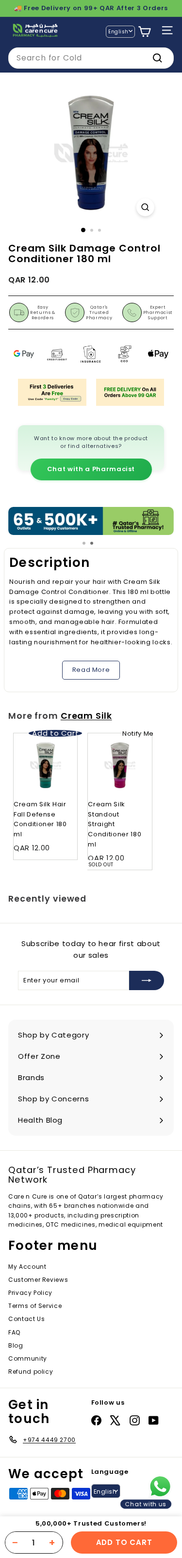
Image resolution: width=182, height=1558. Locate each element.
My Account (27, 1266)
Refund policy (30, 1371)
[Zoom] (145, 207)
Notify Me (138, 733)
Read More (91, 669)
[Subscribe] (146, 980)
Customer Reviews (38, 1280)
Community (27, 1358)
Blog (15, 1345)
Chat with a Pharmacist (91, 469)
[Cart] (144, 31)
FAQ (14, 1332)
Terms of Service (35, 1306)
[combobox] (91, 58)
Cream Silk (86, 716)
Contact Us (26, 1319)
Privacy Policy (30, 1293)
